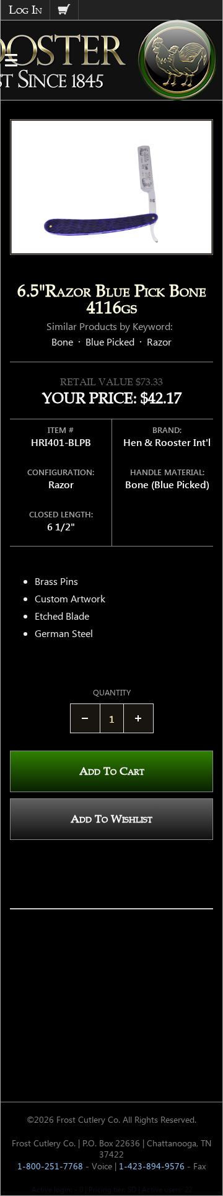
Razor (159, 341)
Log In (25, 10)
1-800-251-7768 (50, 1166)
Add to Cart (111, 771)
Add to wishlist (111, 819)
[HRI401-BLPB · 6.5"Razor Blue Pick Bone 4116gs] (111, 187)
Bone (62, 341)
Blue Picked (109, 341)
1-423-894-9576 (152, 1166)
